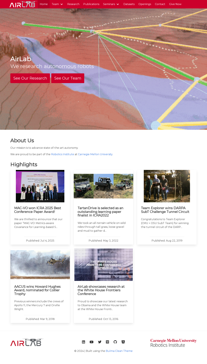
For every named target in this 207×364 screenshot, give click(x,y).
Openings (144, 4)
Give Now (175, 4)
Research (73, 4)
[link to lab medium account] (107, 342)
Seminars (109, 4)
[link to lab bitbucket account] (123, 342)
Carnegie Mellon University (95, 154)
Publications (91, 4)
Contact (160, 4)
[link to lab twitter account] (99, 342)
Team (55, 4)
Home (44, 4)
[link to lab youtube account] (91, 342)
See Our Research (30, 78)
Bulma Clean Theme (119, 350)
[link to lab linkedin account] (83, 342)
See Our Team (67, 78)
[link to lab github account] (115, 342)
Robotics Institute (62, 154)
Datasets (129, 4)
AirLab (23, 4)
